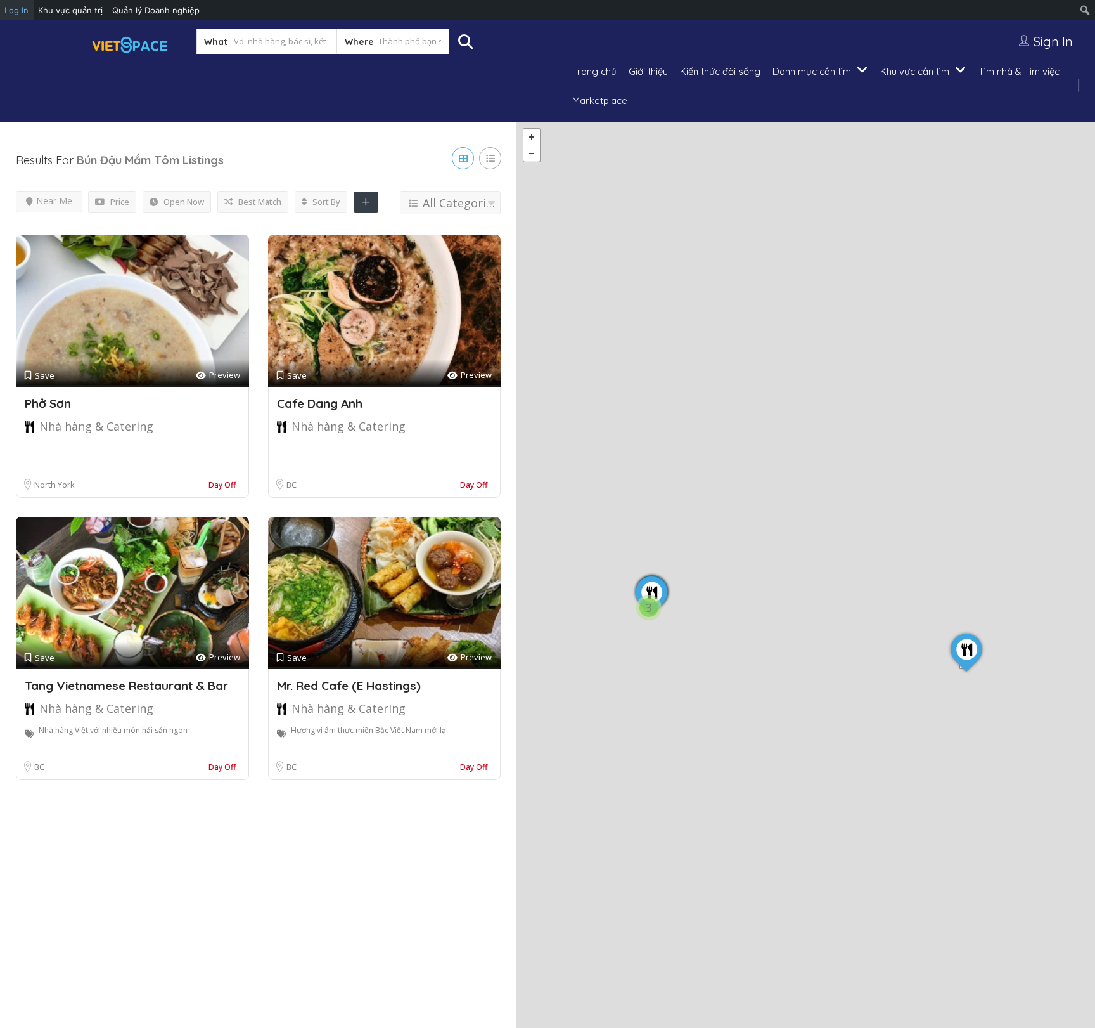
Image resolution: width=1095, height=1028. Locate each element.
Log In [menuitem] (16, 10)
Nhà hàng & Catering (96, 426)
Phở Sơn (48, 403)
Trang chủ (594, 71)
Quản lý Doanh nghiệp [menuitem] (156, 10)
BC (291, 484)
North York (54, 484)
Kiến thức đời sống (720, 71)
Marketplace (599, 100)
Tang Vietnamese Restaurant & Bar (126, 685)
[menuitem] (1085, 10)
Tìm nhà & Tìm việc (1019, 71)
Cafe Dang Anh (319, 403)
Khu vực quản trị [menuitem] (70, 10)
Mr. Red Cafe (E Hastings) (349, 685)
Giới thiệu (648, 71)
